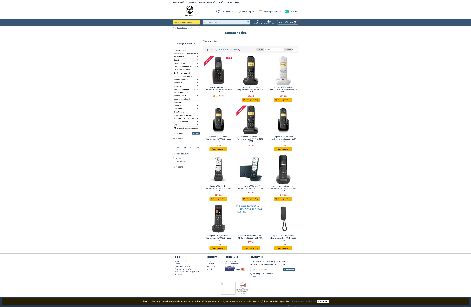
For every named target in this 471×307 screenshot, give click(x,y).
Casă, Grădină (182, 28)
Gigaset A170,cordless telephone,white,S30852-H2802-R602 (283, 89)
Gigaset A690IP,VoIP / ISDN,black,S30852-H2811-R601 (250, 187)
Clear (196, 133)
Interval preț (181, 138)
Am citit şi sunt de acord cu (264, 275)
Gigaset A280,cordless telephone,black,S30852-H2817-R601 (283, 139)
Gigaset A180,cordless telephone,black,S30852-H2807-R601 (218, 139)
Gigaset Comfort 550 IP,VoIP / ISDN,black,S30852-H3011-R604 (251, 237)
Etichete (179, 167)
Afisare (288, 50)
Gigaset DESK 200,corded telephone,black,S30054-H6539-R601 (283, 238)
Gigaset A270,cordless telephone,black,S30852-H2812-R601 (250, 139)
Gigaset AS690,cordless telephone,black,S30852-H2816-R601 (283, 188)
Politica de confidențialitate (303, 301)
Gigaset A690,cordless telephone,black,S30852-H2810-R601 (218, 188)
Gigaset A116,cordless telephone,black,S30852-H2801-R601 (218, 89)
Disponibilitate (182, 154)
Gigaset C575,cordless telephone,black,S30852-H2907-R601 (218, 238)
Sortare (260, 50)
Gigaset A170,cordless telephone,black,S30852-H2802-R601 (251, 89)
